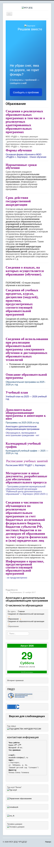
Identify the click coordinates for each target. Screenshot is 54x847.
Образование (16, 103)
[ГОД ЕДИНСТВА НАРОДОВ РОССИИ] (24, 728)
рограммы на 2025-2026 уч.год (23, 422)
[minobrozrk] (12, 806)
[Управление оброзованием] (19, 798)
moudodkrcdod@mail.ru (18, 758)
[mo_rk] (10, 815)
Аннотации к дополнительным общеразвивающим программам (27, 599)
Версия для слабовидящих (27, 716)
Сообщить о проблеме (26, 92)
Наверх (48, 841)
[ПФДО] (20, 695)
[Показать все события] (27, 667)
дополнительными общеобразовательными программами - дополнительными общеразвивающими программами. (26, 178)
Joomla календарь (27, 672)
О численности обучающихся (24, 605)
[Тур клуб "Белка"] (12, 789)
